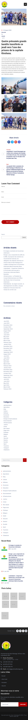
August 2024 (7, 331)
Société (6, 442)
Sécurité (3, 32)
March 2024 (7, 340)
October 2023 (7, 350)
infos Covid (4, 679)
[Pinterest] (15, 142)
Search (3, 234)
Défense (6, 413)
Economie (6, 415)
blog (5, 409)
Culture (5, 411)
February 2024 (7, 342)
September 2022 (8, 375)
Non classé (7, 428)
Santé (5, 436)
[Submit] (25, 460)
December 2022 (8, 369)
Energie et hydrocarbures (10, 419)
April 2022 (6, 385)
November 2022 (8, 371)
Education (6, 417)
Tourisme (6, 446)
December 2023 (8, 346)
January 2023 (7, 367)
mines (5, 426)
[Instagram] (23, 631)
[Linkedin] (19, 142)
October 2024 (7, 327)
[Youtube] (26, 631)
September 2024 (8, 329)
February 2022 (7, 389)
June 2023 (6, 358)
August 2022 (7, 377)
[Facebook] (8, 142)
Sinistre (6, 440)
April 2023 (6, 362)
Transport (6, 448)
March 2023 (7, 364)
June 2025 (6, 323)
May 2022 (6, 383)
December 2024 (8, 325)
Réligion (6, 434)
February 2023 (7, 365)
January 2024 (7, 344)
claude (3, 36)
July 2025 (6, 321)
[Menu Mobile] (25, 4)
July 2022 (6, 379)
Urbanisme (6, 449)
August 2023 (7, 354)
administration (7, 405)
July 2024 (6, 333)
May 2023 (6, 360)
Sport (5, 444)
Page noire (6, 430)
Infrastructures (8, 422)
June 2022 (6, 381)
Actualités (4, 682)
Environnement (8, 420)
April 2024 (6, 338)
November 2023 (8, 348)
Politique (6, 432)
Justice (6, 424)
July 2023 (6, 356)
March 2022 (7, 387)
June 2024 (6, 334)
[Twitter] (12, 142)
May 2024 (6, 336)
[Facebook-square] (17, 631)
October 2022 (7, 373)
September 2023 (8, 352)
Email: (13, 669)
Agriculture (7, 407)
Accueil (3, 676)
